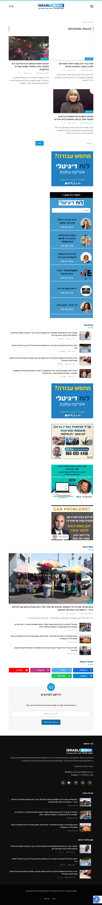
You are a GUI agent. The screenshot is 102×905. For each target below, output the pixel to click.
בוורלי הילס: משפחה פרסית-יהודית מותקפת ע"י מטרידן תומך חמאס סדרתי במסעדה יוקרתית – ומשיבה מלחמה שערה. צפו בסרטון (45, 372)
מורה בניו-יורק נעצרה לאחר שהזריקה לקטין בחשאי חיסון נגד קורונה (76, 65)
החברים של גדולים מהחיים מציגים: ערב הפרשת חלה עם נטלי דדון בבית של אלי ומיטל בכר (44, 346)
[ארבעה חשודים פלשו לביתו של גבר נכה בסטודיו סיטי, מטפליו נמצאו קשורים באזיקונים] (29, 48)
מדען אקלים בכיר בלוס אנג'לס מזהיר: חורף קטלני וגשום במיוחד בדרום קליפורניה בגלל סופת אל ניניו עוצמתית (44, 637)
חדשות (90, 602)
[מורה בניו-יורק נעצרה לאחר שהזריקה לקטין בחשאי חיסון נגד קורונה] (73, 48)
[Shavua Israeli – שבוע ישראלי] (51, 6)
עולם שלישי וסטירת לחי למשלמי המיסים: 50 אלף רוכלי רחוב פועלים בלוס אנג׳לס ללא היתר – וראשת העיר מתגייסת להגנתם (52, 608)
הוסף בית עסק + (71, 194)
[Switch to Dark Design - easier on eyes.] (10, 6)
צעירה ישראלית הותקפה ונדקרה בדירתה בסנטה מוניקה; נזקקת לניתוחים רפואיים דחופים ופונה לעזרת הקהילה (43, 359)
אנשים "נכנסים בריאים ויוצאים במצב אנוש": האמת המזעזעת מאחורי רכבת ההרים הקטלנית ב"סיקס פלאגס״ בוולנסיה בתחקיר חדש (46, 625)
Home (84, 22)
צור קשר (46, 899)
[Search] (12, 6)
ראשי (54, 899)
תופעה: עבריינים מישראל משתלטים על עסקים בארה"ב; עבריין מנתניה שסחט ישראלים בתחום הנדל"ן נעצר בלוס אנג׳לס (44, 334)
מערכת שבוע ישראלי (85, 70)
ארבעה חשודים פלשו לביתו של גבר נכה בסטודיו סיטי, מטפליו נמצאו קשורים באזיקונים (30, 66)
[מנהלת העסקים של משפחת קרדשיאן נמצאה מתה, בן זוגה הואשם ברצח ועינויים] (73, 101)
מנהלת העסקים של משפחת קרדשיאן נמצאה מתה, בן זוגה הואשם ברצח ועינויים (73, 118)
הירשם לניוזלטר (51, 722)
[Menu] (91, 6)
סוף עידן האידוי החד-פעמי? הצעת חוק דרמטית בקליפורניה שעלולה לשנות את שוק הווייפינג (45, 649)
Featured (89, 59)
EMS (75, 891)
